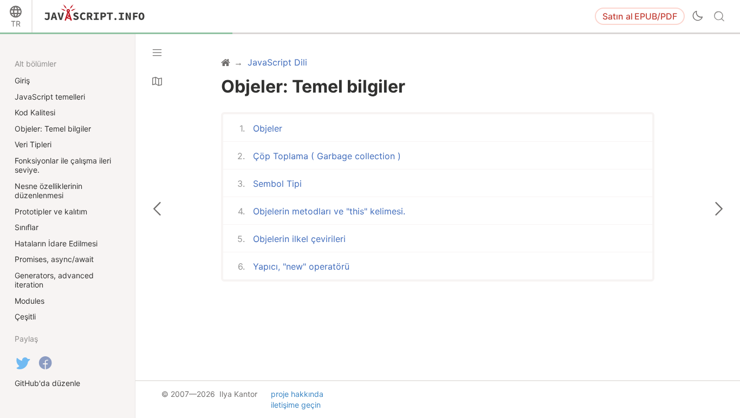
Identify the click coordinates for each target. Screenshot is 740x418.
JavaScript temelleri (50, 96)
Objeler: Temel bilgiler (53, 128)
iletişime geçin (296, 404)
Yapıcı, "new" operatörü (301, 266)
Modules (29, 300)
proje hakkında (297, 394)
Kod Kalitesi (35, 112)
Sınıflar (26, 227)
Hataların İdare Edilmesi (56, 243)
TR (16, 23)
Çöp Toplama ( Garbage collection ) (327, 156)
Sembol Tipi (277, 183)
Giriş (22, 80)
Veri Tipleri (33, 144)
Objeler (267, 128)
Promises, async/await (54, 259)
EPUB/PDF (639, 16)
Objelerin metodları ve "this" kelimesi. (329, 211)
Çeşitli (25, 316)
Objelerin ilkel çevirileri (299, 238)
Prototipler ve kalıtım (51, 211)
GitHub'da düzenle (47, 383)
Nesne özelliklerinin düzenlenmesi (48, 190)
